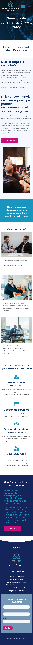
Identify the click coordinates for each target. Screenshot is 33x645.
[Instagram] (23, 565)
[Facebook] (16, 565)
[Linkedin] (9, 565)
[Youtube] (20, 565)
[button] (23, 6)
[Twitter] (13, 565)
